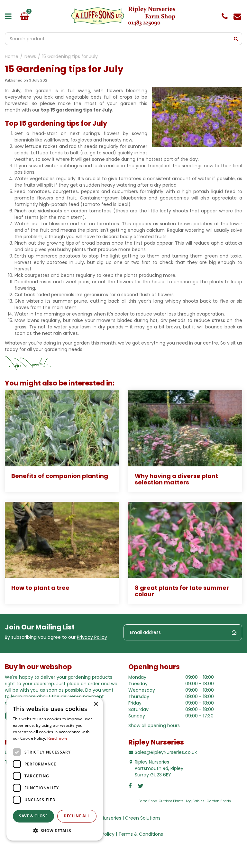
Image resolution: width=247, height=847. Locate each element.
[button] (54, 830)
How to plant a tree (40, 588)
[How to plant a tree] (62, 540)
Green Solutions (142, 818)
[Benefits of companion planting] (62, 428)
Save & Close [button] (33, 816)
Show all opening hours (154, 725)
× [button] (95, 704)
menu (9, 16)
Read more (57, 738)
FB (131, 786)
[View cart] (24, 16)
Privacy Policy (92, 637)
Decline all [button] (77, 816)
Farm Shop (148, 801)
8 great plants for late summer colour (182, 591)
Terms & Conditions (140, 834)
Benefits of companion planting (59, 476)
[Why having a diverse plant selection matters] (185, 428)
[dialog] (54, 769)
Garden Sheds (219, 801)
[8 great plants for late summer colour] (185, 540)
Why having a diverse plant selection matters (176, 479)
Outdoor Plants (171, 801)
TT (141, 786)
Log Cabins (195, 801)
